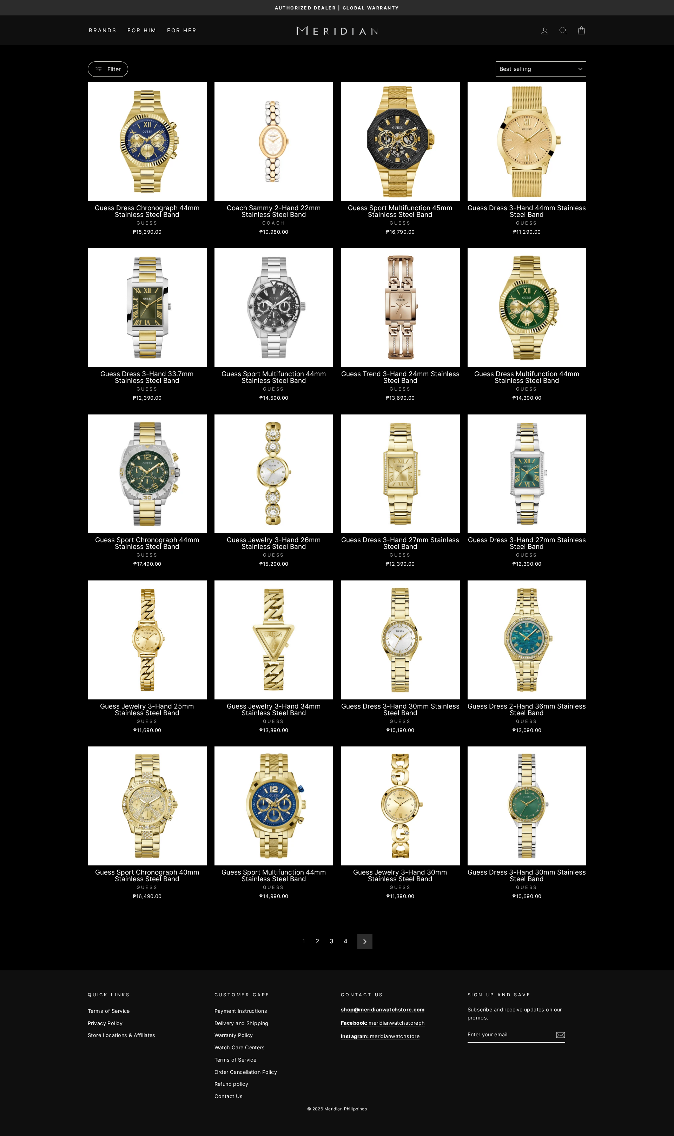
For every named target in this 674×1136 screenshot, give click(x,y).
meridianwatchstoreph (383, 1023)
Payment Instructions (240, 1011)
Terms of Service (109, 1011)
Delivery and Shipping (241, 1023)
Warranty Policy (233, 1035)
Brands (103, 30)
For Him (142, 30)
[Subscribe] (560, 1034)
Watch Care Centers (239, 1047)
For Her (182, 30)
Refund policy (231, 1084)
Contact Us (228, 1096)
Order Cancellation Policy (245, 1072)
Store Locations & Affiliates (122, 1035)
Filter (113, 69)
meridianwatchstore (380, 1036)
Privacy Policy (105, 1023)
